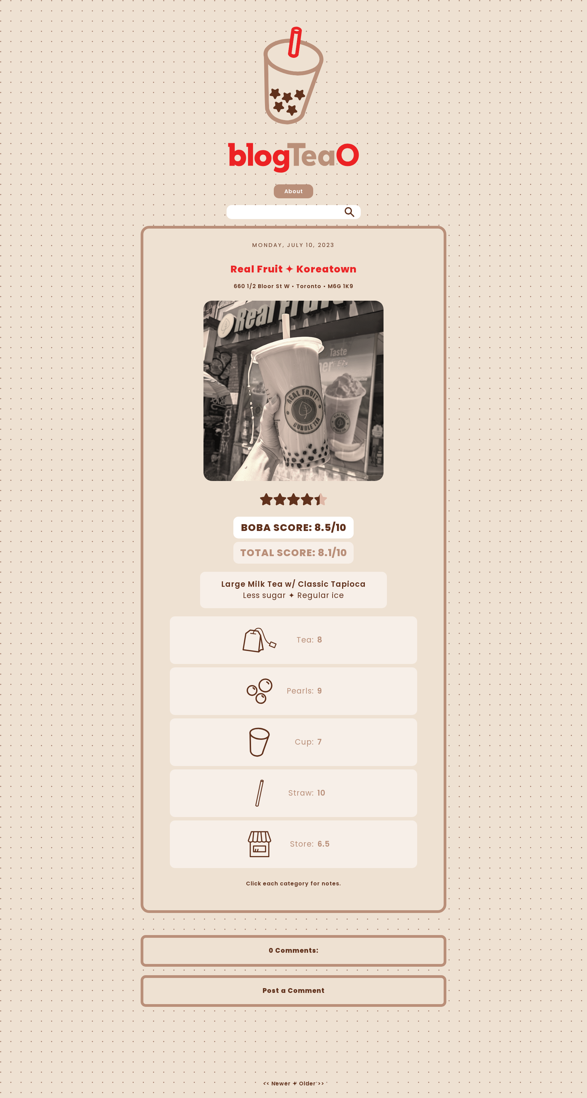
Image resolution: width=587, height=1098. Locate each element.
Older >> (311, 1083)
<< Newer (277, 1083)
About (293, 191)
